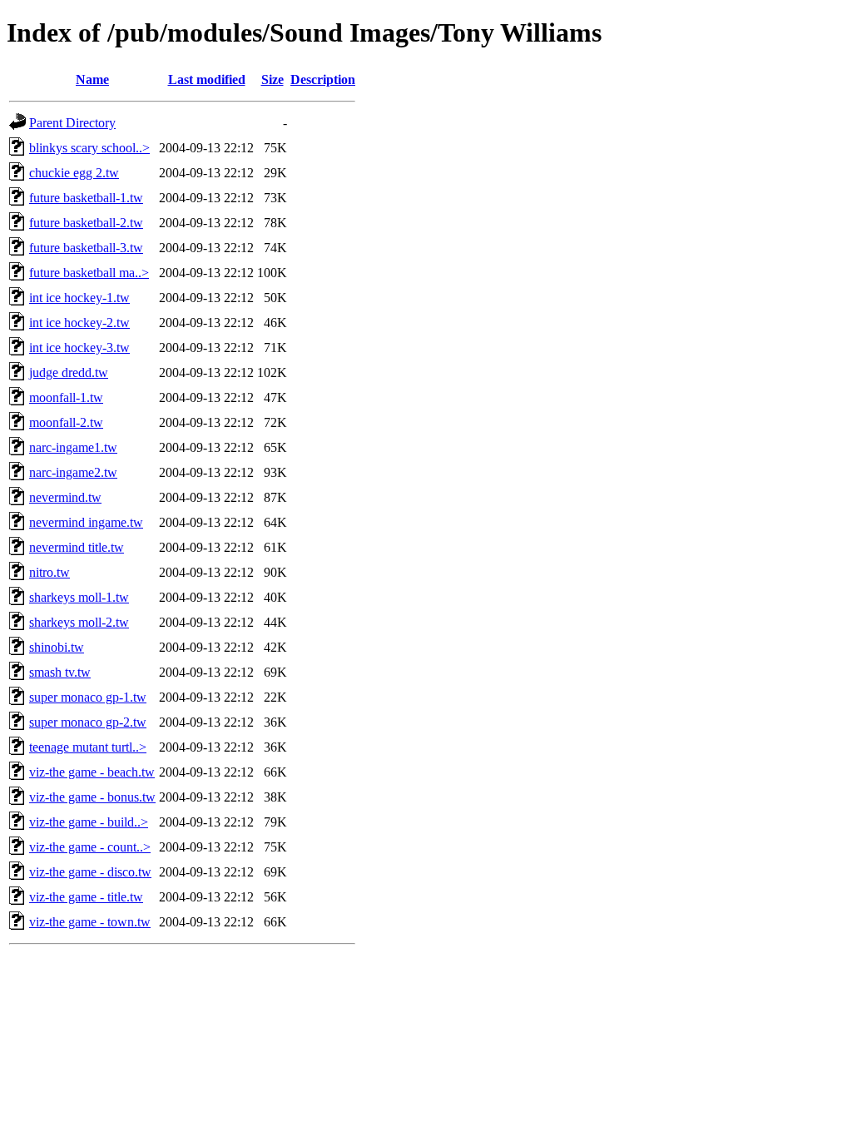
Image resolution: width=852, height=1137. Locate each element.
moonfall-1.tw (66, 397)
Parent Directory (72, 123)
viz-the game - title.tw (86, 897)
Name (92, 79)
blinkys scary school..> (89, 148)
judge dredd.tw (68, 372)
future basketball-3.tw (86, 248)
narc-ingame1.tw (73, 447)
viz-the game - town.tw (90, 922)
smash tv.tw (60, 672)
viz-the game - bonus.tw (92, 797)
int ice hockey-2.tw (79, 322)
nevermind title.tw (76, 547)
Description (322, 79)
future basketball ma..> (89, 273)
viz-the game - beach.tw (92, 772)
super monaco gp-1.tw (87, 697)
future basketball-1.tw (86, 198)
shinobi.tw (56, 647)
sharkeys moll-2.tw (79, 622)
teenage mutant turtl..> (87, 747)
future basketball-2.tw (86, 223)
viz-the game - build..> (88, 822)
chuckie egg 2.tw (74, 173)
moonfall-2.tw (66, 422)
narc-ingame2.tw (73, 472)
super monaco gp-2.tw (87, 722)
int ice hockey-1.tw (79, 297)
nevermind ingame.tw (86, 522)
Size (272, 79)
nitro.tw (49, 572)
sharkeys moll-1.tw (79, 597)
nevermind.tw (65, 497)
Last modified (206, 79)
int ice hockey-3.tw (79, 347)
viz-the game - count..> (90, 847)
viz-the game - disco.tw (90, 872)
